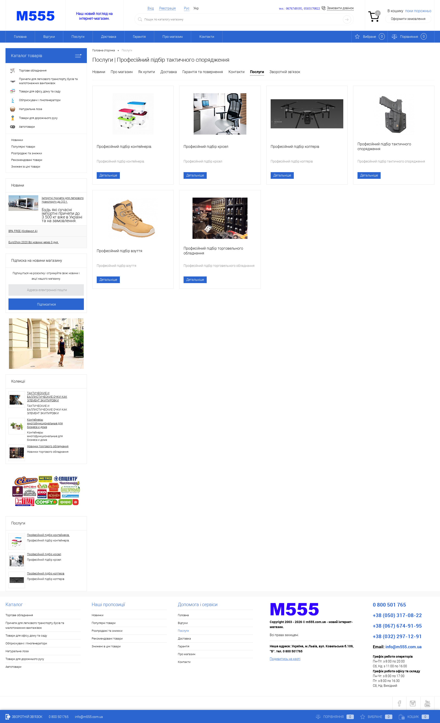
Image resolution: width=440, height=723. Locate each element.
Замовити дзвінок (340, 8)
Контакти (206, 37)
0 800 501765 (59, 717)
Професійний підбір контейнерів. (48, 535)
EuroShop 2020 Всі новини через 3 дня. (33, 242)
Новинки (17, 140)
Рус (186, 8)
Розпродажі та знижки (26, 153)
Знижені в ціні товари (25, 166)
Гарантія (139, 37)
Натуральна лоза (17, 651)
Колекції (18, 381)
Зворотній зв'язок (285, 72)
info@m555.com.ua (89, 717)
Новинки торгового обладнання (48, 446)
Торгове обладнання (19, 615)
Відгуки (49, 37)
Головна (20, 37)
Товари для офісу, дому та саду (26, 635)
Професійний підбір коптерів (45, 573)
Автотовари (13, 666)
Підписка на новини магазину (36, 260)
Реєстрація (167, 8)
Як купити (146, 72)
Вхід (151, 8)
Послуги (18, 523)
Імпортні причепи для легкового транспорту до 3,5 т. (63, 199)
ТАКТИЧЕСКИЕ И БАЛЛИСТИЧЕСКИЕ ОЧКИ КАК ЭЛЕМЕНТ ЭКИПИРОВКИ (47, 397)
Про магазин (172, 37)
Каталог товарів (26, 55)
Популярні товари (23, 146)
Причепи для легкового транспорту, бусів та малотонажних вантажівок (35, 625)
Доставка (108, 37)
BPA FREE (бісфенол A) (23, 231)
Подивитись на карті (285, 659)
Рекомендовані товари (26, 160)
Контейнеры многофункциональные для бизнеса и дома (45, 423)
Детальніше (108, 175)
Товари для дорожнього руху (25, 659)
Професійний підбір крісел (44, 554)
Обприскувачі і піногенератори (26, 643)
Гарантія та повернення (202, 72)
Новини (17, 185)
